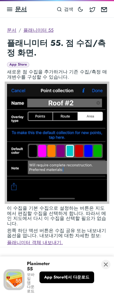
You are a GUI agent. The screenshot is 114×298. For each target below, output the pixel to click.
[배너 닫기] (105, 264)
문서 (21, 9)
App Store (18, 64)
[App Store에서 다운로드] (66, 277)
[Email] (104, 9)
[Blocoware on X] (92, 9)
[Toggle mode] (80, 9)
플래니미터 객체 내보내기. (35, 242)
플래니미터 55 (38, 30)
